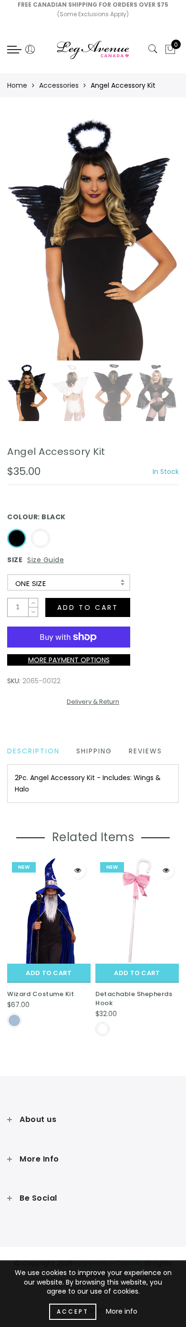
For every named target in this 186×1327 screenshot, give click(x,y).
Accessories (59, 85)
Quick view (77, 870)
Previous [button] (25, 244)
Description (33, 751)
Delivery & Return (93, 701)
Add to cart (49, 972)
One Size (30, 583)
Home (17, 85)
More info (121, 1311)
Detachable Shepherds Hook (133, 998)
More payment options (69, 660)
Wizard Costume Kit (40, 993)
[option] (93, 238)
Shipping (94, 751)
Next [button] (149, 244)
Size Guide (45, 560)
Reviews (145, 751)
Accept (73, 1311)
